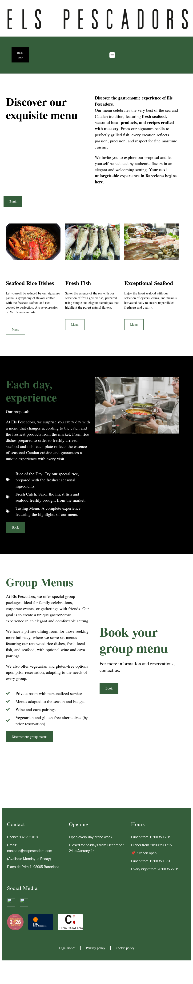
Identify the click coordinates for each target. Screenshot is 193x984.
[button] (112, 55)
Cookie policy (125, 948)
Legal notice (67, 948)
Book (109, 688)
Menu (15, 329)
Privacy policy (95, 948)
